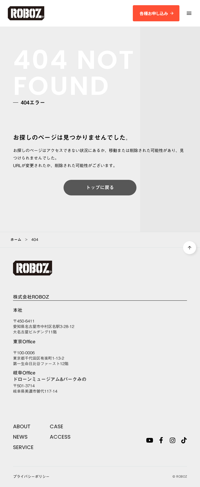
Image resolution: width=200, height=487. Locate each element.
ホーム (15, 239)
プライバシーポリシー (31, 476)
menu (189, 13)
